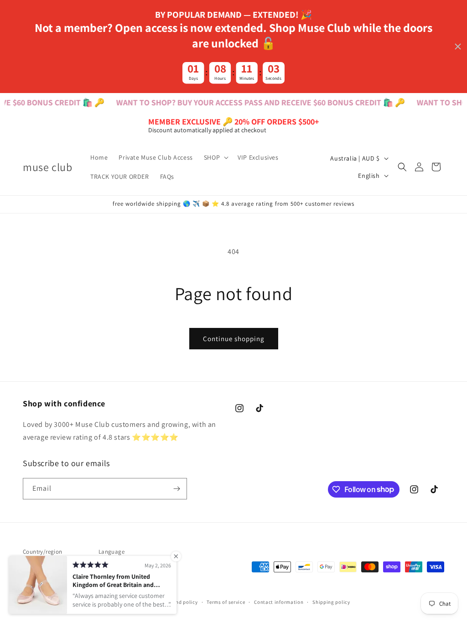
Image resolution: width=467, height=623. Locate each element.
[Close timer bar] (458, 46)
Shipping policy (331, 602)
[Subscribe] (176, 488)
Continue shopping (234, 338)
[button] (215, 157)
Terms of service (226, 602)
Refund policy (181, 602)
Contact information (278, 602)
